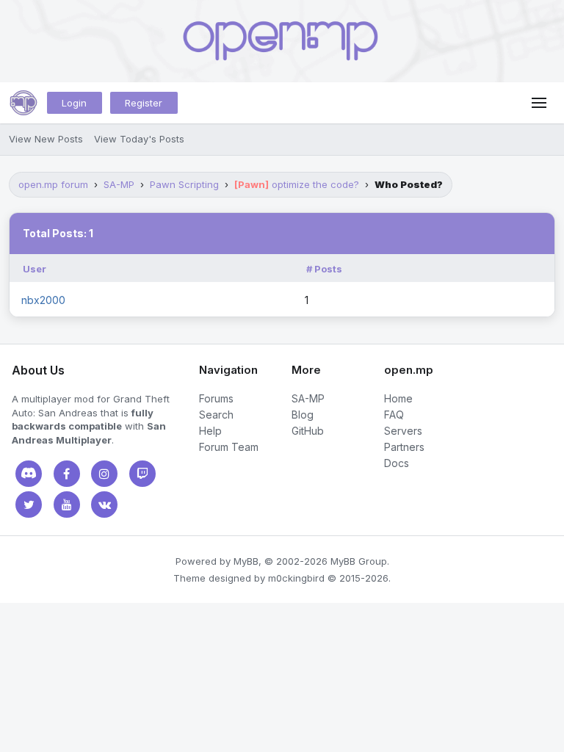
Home (398, 398)
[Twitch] (142, 473)
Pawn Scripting (184, 184)
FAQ (394, 414)
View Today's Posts (139, 139)
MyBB (246, 561)
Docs (396, 463)
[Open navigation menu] (539, 103)
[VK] (104, 504)
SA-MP (119, 184)
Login (74, 103)
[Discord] (29, 473)
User (34, 269)
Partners (404, 447)
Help (210, 430)
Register (143, 103)
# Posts (324, 269)
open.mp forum (53, 184)
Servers (403, 430)
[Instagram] (104, 473)
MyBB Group (358, 561)
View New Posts (46, 139)
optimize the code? (296, 184)
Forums (216, 398)
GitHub (308, 430)
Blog (303, 414)
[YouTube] (67, 504)
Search (216, 414)
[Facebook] (67, 473)
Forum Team (228, 447)
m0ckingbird (296, 578)
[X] (29, 504)
